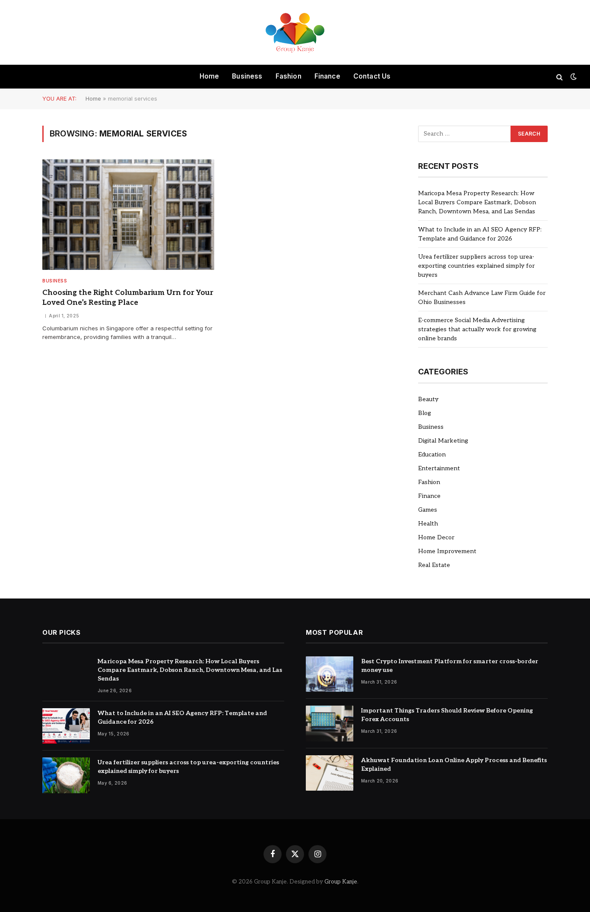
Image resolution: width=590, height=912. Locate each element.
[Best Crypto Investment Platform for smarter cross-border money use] (329, 674)
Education (432, 454)
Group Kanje (340, 881)
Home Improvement (447, 551)
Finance (327, 76)
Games (427, 509)
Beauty (428, 399)
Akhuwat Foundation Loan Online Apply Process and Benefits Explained (454, 765)
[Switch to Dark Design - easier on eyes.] (572, 76)
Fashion (288, 76)
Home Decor (436, 537)
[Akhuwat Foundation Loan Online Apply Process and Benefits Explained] (329, 773)
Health (428, 523)
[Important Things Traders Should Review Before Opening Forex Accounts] (329, 723)
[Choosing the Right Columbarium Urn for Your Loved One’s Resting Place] (128, 214)
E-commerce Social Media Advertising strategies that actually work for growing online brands (477, 329)
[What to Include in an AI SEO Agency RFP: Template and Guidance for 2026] (66, 726)
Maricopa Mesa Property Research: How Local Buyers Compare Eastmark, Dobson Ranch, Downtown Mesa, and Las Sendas (477, 202)
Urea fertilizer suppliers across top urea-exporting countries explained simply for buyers (476, 266)
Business (247, 76)
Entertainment (439, 468)
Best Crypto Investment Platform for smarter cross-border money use (449, 666)
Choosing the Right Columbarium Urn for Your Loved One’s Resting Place (127, 297)
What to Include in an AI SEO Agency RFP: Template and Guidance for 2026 (182, 717)
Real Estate (434, 565)
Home (209, 76)
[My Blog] (295, 32)
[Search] (560, 76)
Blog (424, 413)
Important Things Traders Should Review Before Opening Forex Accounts (447, 715)
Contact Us (372, 76)
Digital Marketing (443, 440)
